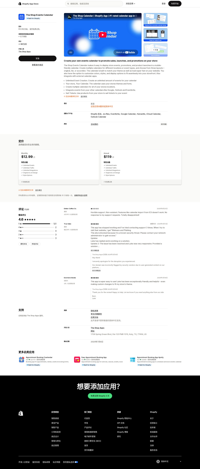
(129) (25, 44)
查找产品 (55, 423)
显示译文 (84, 96)
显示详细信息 (95, 250)
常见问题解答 (96, 314)
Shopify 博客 (122, 432)
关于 (152, 418)
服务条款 (36, 462)
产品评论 (88, 427)
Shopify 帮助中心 (124, 418)
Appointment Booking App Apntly (150, 357)
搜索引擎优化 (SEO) (92, 441)
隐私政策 (94, 311)
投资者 (153, 427)
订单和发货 (56, 432)
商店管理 (55, 445)
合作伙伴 (153, 436)
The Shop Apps (25, 52)
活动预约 (94, 124)
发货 (86, 445)
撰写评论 (23, 244)
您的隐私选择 (68, 462)
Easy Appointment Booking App (94, 357)
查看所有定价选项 (80, 195)
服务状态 (153, 450)
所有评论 (35, 244)
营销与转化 (56, 441)
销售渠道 (55, 418)
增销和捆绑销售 (90, 432)
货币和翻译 (89, 450)
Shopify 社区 (122, 427)
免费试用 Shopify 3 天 (100, 396)
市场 (86, 423)
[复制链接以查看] (78, 209)
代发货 (87, 418)
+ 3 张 (155, 50)
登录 (164, 3)
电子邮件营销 (89, 436)
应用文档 (94, 317)
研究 (119, 436)
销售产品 (55, 427)
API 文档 (120, 423)
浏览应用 (129, 3)
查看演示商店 (37, 65)
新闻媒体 (153, 432)
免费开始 (175, 3)
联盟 (152, 441)
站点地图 (56, 462)
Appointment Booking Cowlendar (39, 357)
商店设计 (55, 436)
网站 (92, 331)
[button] (44, 361)
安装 (37, 58)
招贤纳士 (153, 423)
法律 (152, 445)
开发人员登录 (24, 462)
